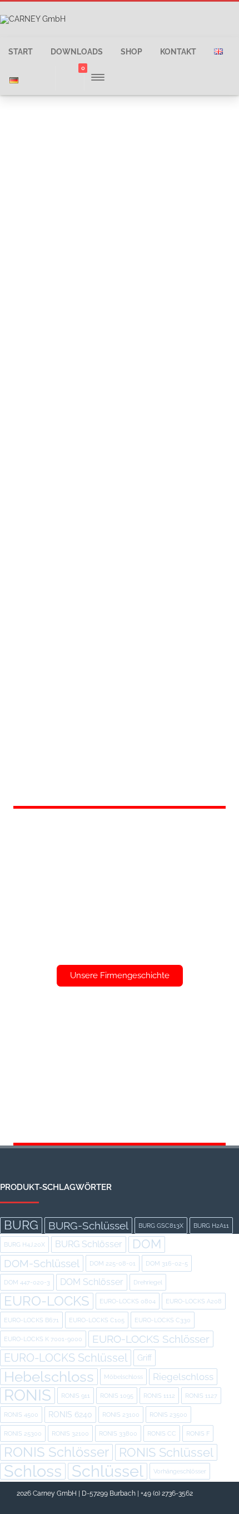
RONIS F (198, 1433)
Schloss (33, 1471)
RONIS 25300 (23, 1433)
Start (20, 51)
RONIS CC (161, 1433)
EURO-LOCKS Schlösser (151, 1339)
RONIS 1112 (159, 1395)
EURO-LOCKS (46, 1301)
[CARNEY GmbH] (33, 18)
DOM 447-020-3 (27, 1282)
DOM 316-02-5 (167, 1263)
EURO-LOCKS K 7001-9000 (43, 1339)
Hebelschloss (49, 1376)
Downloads (77, 51)
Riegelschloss (183, 1376)
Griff (144, 1357)
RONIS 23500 (168, 1414)
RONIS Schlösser (56, 1452)
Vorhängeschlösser (179, 1471)
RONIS (27, 1395)
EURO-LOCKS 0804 (127, 1301)
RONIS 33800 (118, 1433)
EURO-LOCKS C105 (97, 1320)
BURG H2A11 (211, 1225)
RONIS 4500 (21, 1414)
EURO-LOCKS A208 (194, 1301)
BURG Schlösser (88, 1244)
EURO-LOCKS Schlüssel (65, 1357)
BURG (21, 1225)
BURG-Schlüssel (88, 1225)
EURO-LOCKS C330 (163, 1320)
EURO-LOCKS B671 (31, 1320)
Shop (131, 51)
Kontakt (178, 51)
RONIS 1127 (201, 1395)
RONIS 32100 (70, 1433)
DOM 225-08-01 (112, 1263)
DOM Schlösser (91, 1282)
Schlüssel (107, 1471)
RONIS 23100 (121, 1414)
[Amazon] (213, 1501)
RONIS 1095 (116, 1395)
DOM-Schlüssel (41, 1263)
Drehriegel (147, 1282)
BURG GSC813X (160, 1225)
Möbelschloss (123, 1376)
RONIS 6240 (70, 1414)
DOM (146, 1244)
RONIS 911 (75, 1395)
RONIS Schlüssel (166, 1452)
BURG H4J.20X (24, 1244)
